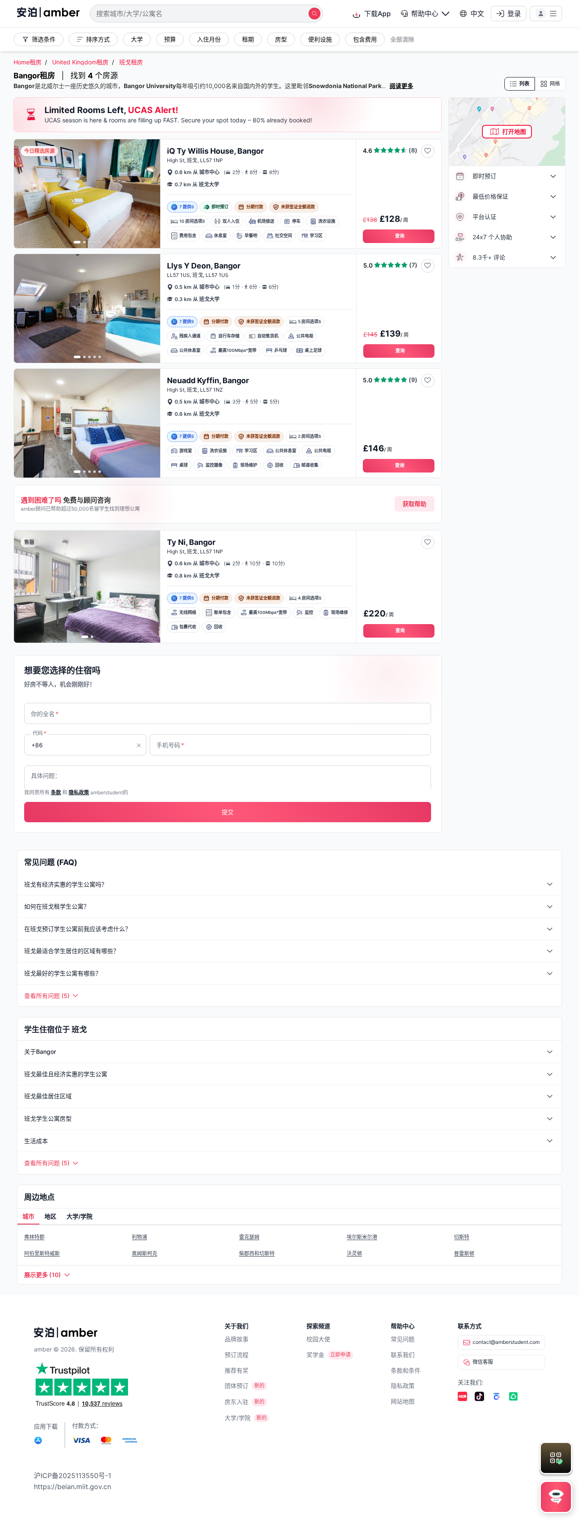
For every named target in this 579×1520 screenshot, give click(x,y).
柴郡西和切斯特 (257, 1253)
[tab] (28, 1216)
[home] (48, 13)
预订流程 (236, 1354)
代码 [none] (39, 733)
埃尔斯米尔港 (362, 1237)
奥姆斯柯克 (144, 1253)
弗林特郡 (34, 1237)
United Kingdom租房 (80, 62)
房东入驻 (236, 1401)
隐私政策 (403, 1385)
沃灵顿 (354, 1253)
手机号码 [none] (170, 745)
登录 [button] (514, 13)
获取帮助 (414, 503)
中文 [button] (477, 13)
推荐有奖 (236, 1370)
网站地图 (403, 1401)
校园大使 (318, 1339)
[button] (425, 13)
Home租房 (28, 62)
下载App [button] (377, 13)
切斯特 (461, 1237)
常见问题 (403, 1339)
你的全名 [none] (44, 713)
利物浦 (139, 1237)
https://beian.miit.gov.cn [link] (72, 1486)
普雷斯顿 (464, 1253)
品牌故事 (236, 1339)
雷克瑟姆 (249, 1237)
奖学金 (315, 1354)
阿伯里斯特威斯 (42, 1253)
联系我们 (403, 1354)
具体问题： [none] (46, 775)
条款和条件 (405, 1370)
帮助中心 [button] (424, 13)
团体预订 (236, 1385)
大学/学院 (238, 1417)
